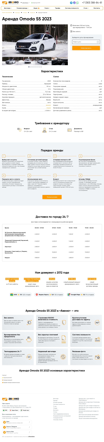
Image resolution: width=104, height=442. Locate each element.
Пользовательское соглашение (62, 416)
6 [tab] (39, 66)
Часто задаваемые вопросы (61, 414)
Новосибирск (25, 2)
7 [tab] (41, 66)
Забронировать (86, 48)
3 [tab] (33, 66)
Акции (35, 8)
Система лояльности (59, 404)
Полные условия (52, 197)
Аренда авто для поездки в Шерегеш (89, 405)
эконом (48, 105)
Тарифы (57, 8)
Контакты (97, 8)
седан (48, 108)
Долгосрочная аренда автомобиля (88, 414)
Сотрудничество (58, 417)
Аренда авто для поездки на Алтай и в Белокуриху (89, 408)
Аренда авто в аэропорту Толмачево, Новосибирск (89, 402)
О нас (85, 8)
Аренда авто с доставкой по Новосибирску (87, 399)
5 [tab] (37, 66)
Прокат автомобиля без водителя (88, 418)
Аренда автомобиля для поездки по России (89, 411)
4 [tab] (35, 66)
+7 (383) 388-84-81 (92, 2)
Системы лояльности (72, 8)
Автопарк (7, 8)
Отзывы (55, 408)
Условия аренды (22, 8)
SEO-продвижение (7, 436)
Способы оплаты (58, 419)
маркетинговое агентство (21, 436)
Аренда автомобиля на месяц (87, 416)
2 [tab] (31, 66)
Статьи (55, 412)
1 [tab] (28, 66)
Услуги (47, 8)
